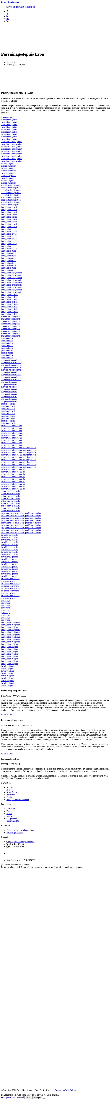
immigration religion (9, 644)
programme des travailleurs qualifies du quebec (21, 513)
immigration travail (9, 207)
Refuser (28, 1097)
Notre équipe (12, 792)
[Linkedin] (7, 16)
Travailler (10, 809)
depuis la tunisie (8, 886)
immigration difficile (9, 294)
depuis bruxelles (8, 891)
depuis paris (6, 877)
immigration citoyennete (11, 273)
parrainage (5, 600)
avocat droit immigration (11, 141)
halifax (4, 942)
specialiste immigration (11, 185)
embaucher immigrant (10, 316)
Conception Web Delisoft (65, 1090)
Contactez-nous (7, 117)
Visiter (9, 813)
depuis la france (7, 872)
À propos (10, 790)
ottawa (4, 991)
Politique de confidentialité (17, 799)
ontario (4, 918)
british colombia (8, 967)
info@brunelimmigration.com (21, 841)
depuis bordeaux (8, 882)
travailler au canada (9, 535)
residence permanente (10, 578)
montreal (5, 1015)
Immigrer (10, 816)
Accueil (9, 62)
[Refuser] (44, 1098)
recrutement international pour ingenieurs (18, 447)
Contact (9, 797)
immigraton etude (8, 251)
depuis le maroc (7, 884)
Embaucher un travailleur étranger (20, 830)
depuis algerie (7, 889)
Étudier (9, 811)
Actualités (10, 795)
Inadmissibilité (12, 821)
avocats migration (8, 163)
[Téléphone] (7, 21)
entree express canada (10, 491)
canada (4, 869)
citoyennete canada (9, 382)
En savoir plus (7, 715)
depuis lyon (6, 879)
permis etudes (7, 338)
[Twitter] (7, 14)
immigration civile (9, 229)
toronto (4, 1039)
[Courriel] (7, 19)
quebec (4, 894)
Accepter (37, 1097)
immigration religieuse (10, 622)
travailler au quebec (9, 557)
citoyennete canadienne (11, 360)
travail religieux (7, 666)
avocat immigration (9, 120)
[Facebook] (7, 11)
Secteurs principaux (14, 832)
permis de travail (8, 404)
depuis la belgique (9, 874)
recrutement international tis (13, 469)
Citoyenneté (11, 818)
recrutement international (11, 425)
